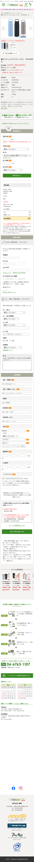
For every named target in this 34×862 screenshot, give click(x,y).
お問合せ (26, 6)
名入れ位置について (11, 53)
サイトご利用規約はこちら (17, 525)
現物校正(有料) (21, 279)
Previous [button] (3, 28)
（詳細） (22, 284)
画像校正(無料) (9, 279)
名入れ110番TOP (5, 13)
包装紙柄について (8, 350)
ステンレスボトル (17, 13)
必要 (13, 340)
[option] (17, 28)
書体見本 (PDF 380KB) (19, 272)
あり (7, 290)
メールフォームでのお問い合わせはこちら (19, 675)
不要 (6, 340)
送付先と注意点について (9, 292)
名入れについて (7, 157)
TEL (30, 6)
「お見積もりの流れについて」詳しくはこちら (15, 123)
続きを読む (4, 108)
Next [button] (30, 28)
